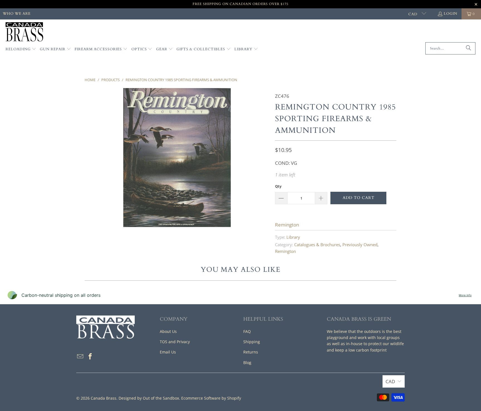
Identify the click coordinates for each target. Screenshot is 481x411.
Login (450, 13)
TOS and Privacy (175, 341)
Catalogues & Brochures (317, 244)
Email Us (168, 352)
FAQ (247, 331)
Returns (250, 352)
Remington (287, 224)
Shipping (251, 341)
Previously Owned (359, 244)
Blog (247, 362)
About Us (168, 331)
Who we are (17, 13)
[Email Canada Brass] (80, 356)
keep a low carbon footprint (361, 350)
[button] (21, 49)
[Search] (468, 48)
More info (465, 295)
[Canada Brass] (24, 32)
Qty (278, 186)
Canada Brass (103, 398)
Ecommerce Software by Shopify (211, 398)
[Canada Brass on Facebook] (90, 356)
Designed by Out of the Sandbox (149, 398)
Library (293, 237)
